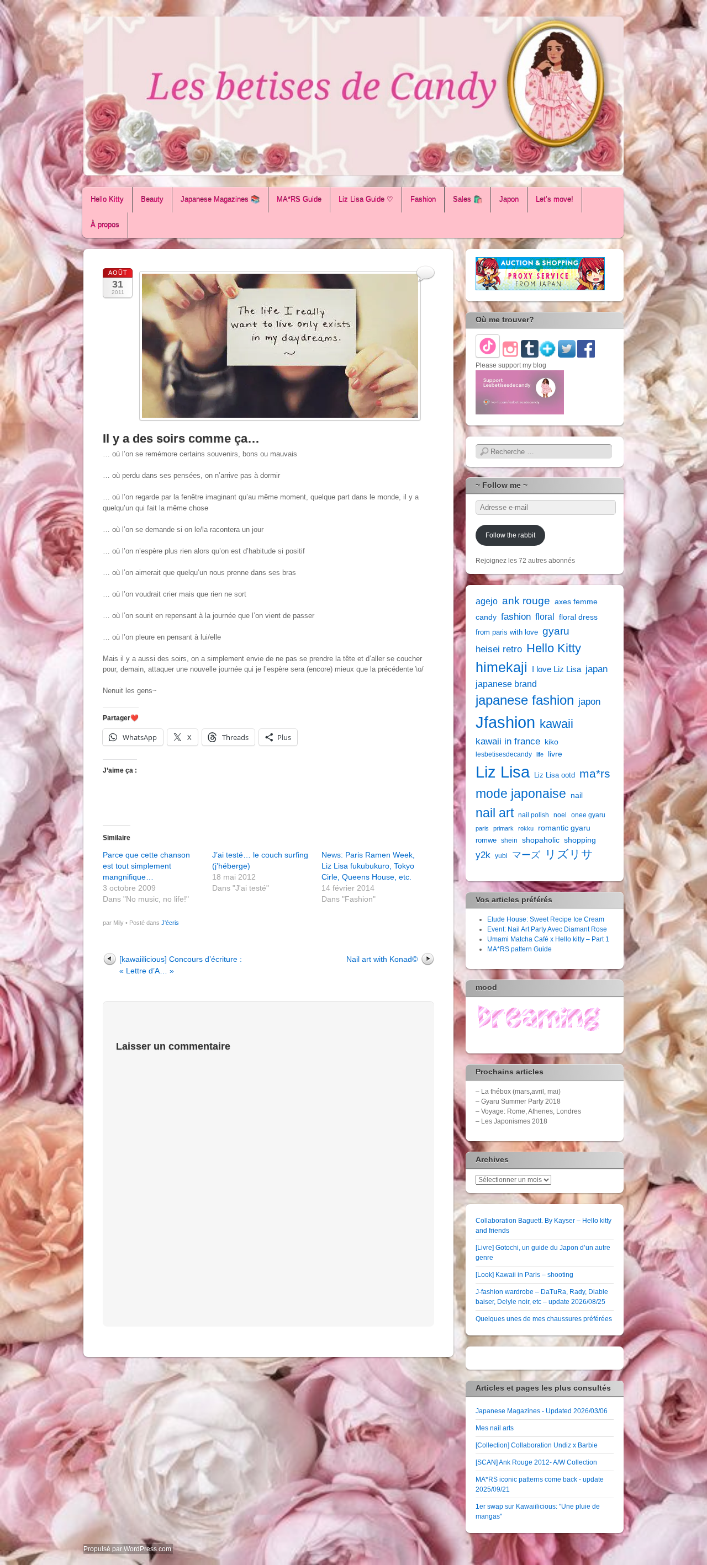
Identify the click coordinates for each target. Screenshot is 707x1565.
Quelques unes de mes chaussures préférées (544, 1319)
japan (596, 669)
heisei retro (499, 648)
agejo (487, 601)
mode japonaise (521, 793)
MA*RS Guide (299, 199)
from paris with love (507, 632)
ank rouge (526, 600)
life (540, 754)
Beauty (152, 199)
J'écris (170, 922)
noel (560, 815)
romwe (486, 840)
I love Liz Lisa (556, 669)
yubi (501, 856)
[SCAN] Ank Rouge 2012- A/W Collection (536, 1462)
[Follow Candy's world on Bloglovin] (547, 355)
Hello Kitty (107, 199)
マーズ (526, 855)
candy (486, 617)
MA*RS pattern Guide (519, 949)
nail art (495, 813)
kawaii (556, 724)
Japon (509, 199)
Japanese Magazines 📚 (220, 199)
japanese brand (506, 684)
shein (509, 840)
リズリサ (569, 854)
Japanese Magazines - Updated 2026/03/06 (542, 1411)
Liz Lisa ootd (554, 775)
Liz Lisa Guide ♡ (366, 199)
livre (555, 753)
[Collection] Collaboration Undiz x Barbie (537, 1445)
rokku (526, 828)
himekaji (501, 667)
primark (503, 828)
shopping (580, 839)
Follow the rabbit (510, 535)
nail (577, 795)
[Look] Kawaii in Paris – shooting (524, 1275)
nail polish (533, 815)
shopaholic (541, 839)
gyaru (555, 631)
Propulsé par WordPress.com (127, 1549)
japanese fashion (525, 700)
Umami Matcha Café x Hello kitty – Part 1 (548, 939)
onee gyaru (588, 815)
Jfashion (505, 722)
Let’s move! (554, 199)
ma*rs (594, 773)
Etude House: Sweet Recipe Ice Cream (545, 919)
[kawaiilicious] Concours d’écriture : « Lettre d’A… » (180, 965)
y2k (483, 855)
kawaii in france (508, 741)
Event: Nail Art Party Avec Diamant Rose (547, 929)
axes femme (576, 601)
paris (482, 828)
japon (589, 701)
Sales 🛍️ (467, 199)
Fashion (423, 199)
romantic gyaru (564, 827)
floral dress (578, 617)
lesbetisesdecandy (504, 754)
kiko (551, 741)
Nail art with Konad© (382, 959)
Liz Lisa (503, 772)
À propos (105, 225)
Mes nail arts (495, 1428)
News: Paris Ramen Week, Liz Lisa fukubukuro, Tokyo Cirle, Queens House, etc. (368, 865)
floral (545, 616)
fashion (516, 616)
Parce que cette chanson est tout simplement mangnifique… (146, 865)
